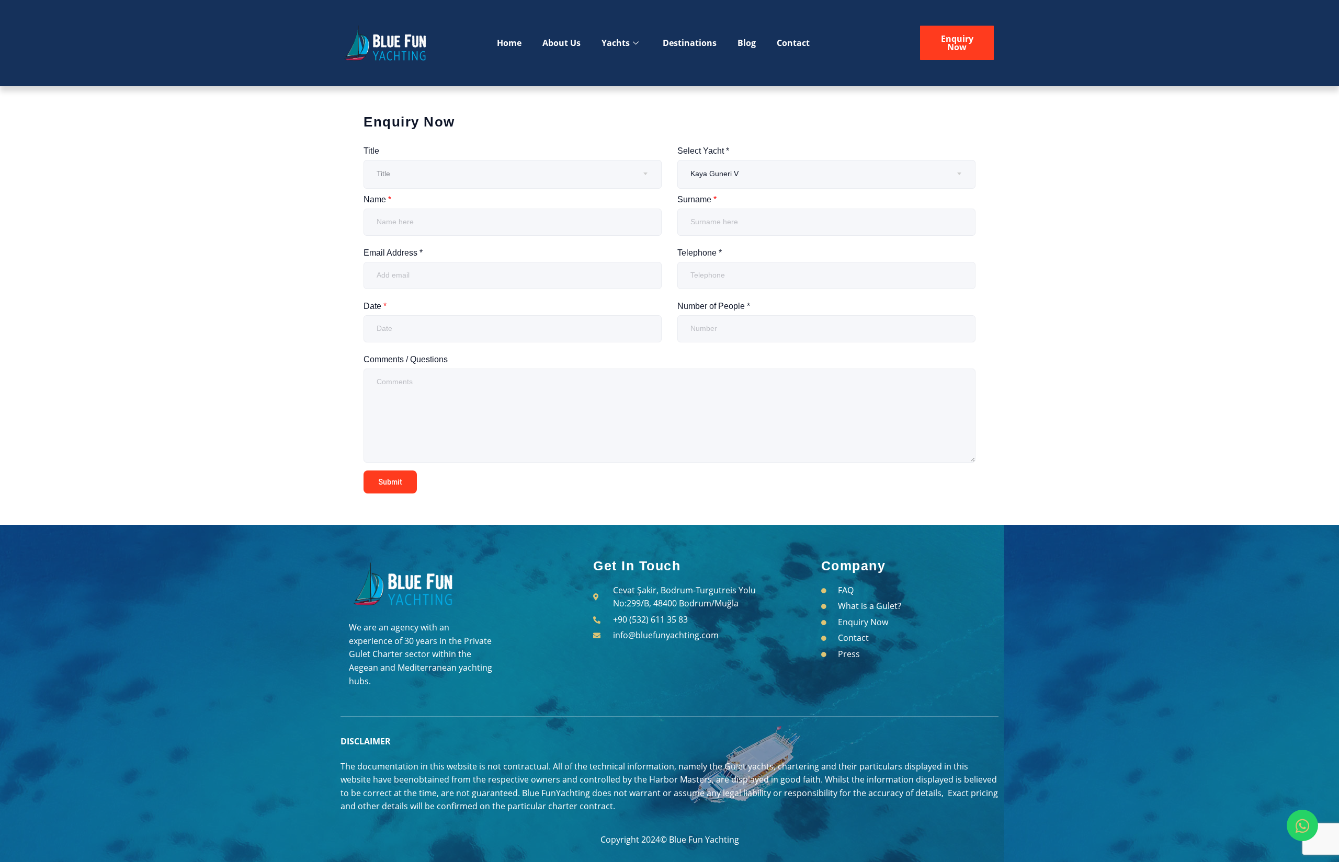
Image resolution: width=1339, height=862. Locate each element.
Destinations (690, 43)
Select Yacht (703, 150)
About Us (561, 43)
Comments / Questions (406, 359)
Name (377, 199)
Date (375, 306)
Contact (793, 43)
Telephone (699, 252)
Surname (697, 199)
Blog (746, 43)
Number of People (713, 306)
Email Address (393, 252)
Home (509, 43)
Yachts (616, 43)
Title (371, 150)
